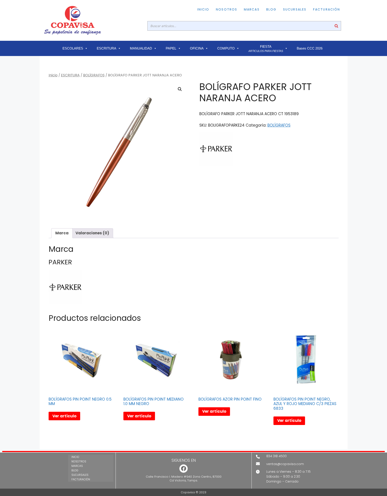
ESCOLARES (72, 48)
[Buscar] (336, 25)
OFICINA (197, 48)
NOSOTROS (226, 9)
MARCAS (252, 9)
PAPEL (171, 48)
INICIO (203, 9)
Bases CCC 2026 (309, 48)
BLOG (271, 9)
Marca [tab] (62, 233)
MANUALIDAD (141, 48)
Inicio (53, 75)
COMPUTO (226, 48)
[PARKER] (216, 149)
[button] (180, 89)
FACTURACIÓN (326, 9)
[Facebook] (183, 468)
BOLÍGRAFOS (94, 75)
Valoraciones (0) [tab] (92, 233)
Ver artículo (64, 416)
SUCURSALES (294, 9)
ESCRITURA (106, 48)
